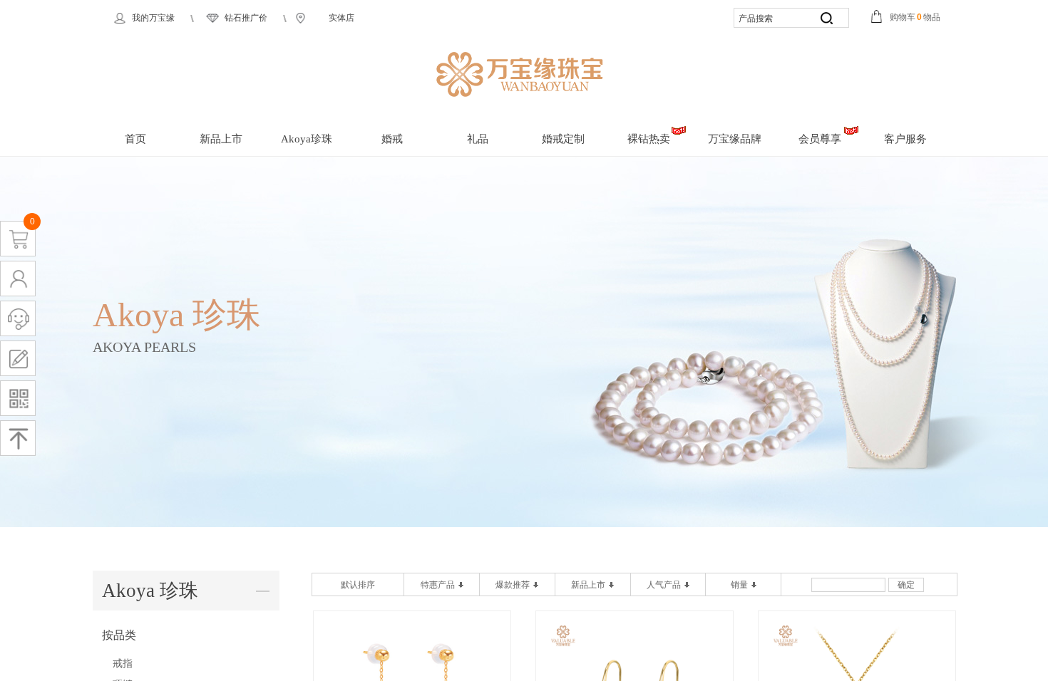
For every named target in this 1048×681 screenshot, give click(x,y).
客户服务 (905, 139)
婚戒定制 (563, 139)
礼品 (477, 139)
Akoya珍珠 (306, 139)
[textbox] (771, 19)
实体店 (341, 18)
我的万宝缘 (153, 18)
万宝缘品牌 (734, 139)
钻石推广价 (246, 18)
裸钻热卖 (648, 139)
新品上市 (221, 139)
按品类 (119, 635)
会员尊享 (819, 139)
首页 (135, 139)
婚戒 (392, 139)
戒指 (123, 663)
